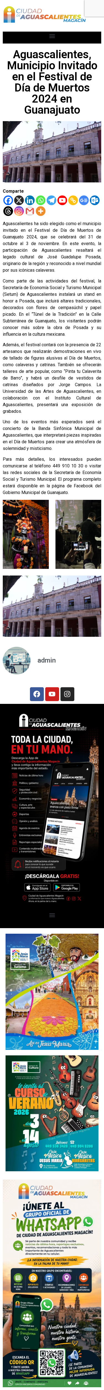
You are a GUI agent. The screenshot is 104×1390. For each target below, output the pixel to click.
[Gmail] (30, 211)
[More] (40, 211)
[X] (19, 200)
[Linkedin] (30, 200)
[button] (52, 36)
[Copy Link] (73, 200)
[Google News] (84, 200)
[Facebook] (8, 200)
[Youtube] (62, 200)
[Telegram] (51, 200)
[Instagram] (19, 211)
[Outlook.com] (95, 200)
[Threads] (8, 211)
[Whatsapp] (40, 200)
